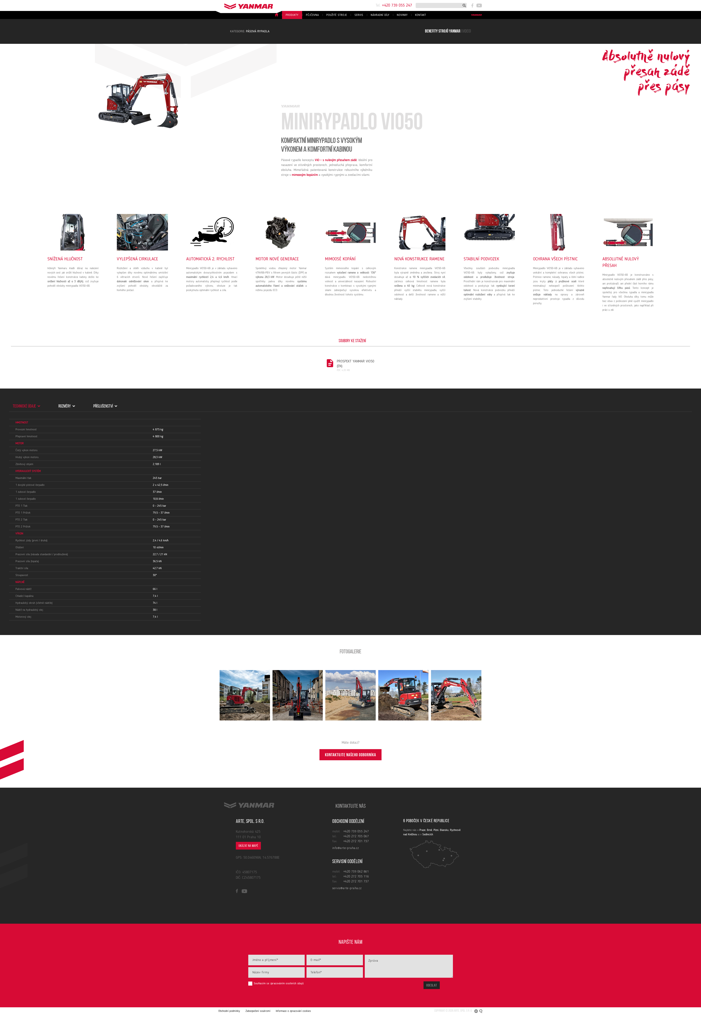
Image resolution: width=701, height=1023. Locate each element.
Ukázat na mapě (248, 846)
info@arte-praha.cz (345, 848)
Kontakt (420, 15)
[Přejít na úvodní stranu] (244, 5)
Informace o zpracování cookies (293, 1011)
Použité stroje (336, 15)
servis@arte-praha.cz (346, 888)
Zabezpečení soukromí (258, 1011)
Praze (423, 830)
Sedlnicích (427, 834)
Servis (359, 15)
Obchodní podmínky (229, 1011)
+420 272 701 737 (356, 841)
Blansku (444, 830)
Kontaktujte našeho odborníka (350, 755)
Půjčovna (312, 15)
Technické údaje (25, 406)
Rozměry (65, 406)
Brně (429, 830)
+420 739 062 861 (356, 871)
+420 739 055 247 (394, 5)
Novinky (402, 15)
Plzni (436, 830)
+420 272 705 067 (356, 836)
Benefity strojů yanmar (448, 31)
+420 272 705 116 (356, 876)
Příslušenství (103, 406)
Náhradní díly (380, 15)
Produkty (292, 15)
